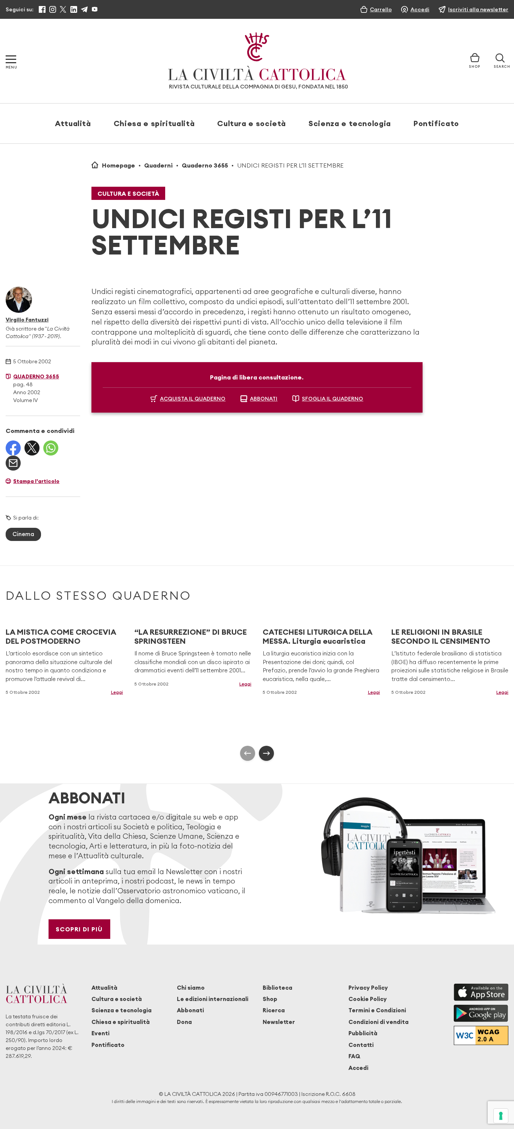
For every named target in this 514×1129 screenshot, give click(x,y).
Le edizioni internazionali (212, 999)
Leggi (117, 692)
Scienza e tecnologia (350, 123)
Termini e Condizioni (377, 1010)
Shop (270, 999)
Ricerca (274, 1010)
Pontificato (436, 123)
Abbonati (190, 1010)
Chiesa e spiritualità (154, 123)
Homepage (118, 165)
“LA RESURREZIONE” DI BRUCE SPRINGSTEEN (190, 636)
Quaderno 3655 (205, 165)
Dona (184, 1021)
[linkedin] (73, 9)
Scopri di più (79, 929)
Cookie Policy (367, 999)
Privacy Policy (368, 987)
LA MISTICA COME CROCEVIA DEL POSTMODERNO (61, 636)
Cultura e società (251, 123)
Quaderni (158, 165)
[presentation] (247, 753)
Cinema (23, 534)
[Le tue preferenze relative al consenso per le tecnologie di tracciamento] (501, 1116)
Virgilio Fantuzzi (27, 319)
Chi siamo (191, 987)
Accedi (358, 1067)
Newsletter (279, 1021)
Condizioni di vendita (378, 1021)
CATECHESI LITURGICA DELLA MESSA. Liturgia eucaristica (317, 636)
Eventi (100, 1033)
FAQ (354, 1056)
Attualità (73, 123)
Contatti (361, 1044)
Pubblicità (362, 1033)
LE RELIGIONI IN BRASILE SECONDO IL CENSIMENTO (440, 636)
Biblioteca (277, 987)
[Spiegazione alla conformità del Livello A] (481, 1035)
